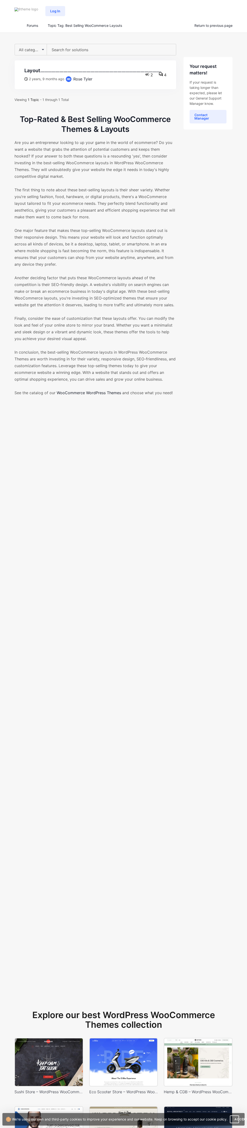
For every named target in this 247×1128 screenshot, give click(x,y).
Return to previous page (213, 26)
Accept (236, 1119)
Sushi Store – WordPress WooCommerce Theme (48, 1091)
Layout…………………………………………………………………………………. (92, 70)
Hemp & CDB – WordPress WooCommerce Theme (198, 1091)
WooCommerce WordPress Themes (89, 392)
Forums (32, 26)
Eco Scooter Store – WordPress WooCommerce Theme (123, 1091)
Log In (55, 11)
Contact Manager (201, 116)
